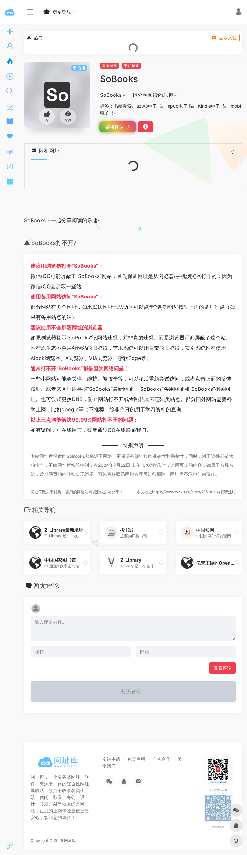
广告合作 (161, 759)
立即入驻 (228, 37)
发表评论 (223, 668)
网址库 (70, 840)
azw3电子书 (148, 106)
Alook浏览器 (45, 358)
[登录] (238, 12)
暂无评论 (46, 585)
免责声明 (136, 759)
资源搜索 (109, 65)
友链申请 (111, 759)
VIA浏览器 (101, 358)
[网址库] (59, 764)
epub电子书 (180, 106)
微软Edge (129, 358)
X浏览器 (74, 358)
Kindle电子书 (211, 106)
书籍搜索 (131, 65)
